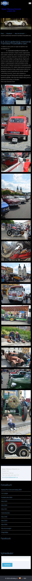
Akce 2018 (4, 524)
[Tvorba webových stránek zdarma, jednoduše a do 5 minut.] (20, 578)
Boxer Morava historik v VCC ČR (11, 10)
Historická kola (5, 513)
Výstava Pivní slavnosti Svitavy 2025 (11, 489)
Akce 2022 (4, 505)
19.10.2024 (4, 493)
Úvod (2, 33)
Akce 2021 (4, 509)
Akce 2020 (4, 517)
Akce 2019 (4, 520)
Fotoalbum (9, 33)
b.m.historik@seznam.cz (10, 477)
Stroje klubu (4, 532)
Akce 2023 (4, 501)
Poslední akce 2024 (6, 497)
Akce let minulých (20, 33)
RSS (25, 578)
